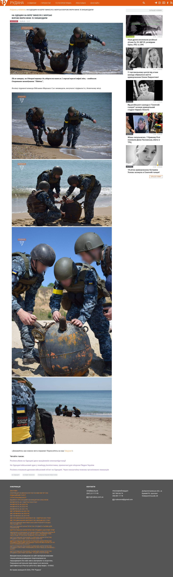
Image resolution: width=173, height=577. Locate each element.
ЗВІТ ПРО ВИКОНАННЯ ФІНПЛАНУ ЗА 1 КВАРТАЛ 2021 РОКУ (30, 518)
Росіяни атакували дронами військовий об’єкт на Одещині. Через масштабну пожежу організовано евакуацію (59, 470)
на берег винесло (28, 475)
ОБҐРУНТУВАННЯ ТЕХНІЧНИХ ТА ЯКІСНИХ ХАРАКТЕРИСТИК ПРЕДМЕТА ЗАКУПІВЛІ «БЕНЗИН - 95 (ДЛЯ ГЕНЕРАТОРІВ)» (31, 552)
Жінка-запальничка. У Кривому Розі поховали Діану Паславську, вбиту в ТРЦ (144, 139)
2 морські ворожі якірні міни (47, 475)
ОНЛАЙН (94, 3)
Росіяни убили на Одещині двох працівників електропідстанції (38, 461)
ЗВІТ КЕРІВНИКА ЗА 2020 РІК (19, 513)
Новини (21, 10)
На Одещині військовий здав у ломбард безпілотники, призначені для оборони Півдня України (52, 465)
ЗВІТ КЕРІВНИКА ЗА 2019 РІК (19, 516)
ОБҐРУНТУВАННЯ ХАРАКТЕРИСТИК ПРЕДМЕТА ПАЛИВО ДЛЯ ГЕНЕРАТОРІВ (31, 527)
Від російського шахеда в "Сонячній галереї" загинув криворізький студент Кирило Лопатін (143, 107)
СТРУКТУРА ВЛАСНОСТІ (18, 497)
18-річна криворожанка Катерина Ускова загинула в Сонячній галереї (143, 171)
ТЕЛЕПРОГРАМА (63, 3)
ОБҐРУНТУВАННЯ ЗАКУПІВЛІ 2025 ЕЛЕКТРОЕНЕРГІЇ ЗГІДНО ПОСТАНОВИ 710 (30, 523)
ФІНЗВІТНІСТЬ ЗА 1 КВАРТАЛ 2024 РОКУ (23, 502)
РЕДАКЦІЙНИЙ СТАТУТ (18, 495)
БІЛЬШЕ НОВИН (156, 176)
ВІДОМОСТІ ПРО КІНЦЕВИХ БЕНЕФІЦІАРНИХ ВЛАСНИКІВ (29, 500)
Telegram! (68, 450)
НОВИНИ (31, 3)
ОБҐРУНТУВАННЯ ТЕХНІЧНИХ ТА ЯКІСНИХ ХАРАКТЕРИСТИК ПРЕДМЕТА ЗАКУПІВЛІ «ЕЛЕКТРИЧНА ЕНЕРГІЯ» (31, 538)
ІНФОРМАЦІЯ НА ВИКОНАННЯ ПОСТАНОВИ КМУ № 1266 (29, 493)
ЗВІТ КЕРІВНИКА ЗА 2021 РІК (19, 511)
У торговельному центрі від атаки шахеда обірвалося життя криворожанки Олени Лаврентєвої (143, 74)
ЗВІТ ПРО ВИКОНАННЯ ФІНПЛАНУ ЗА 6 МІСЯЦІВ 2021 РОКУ (30, 520)
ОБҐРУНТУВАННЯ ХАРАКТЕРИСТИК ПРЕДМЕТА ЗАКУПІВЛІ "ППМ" (32, 530)
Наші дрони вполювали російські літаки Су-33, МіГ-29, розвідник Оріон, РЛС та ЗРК (142, 42)
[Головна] (4, 5)
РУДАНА (17, 3)
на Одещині (15, 475)
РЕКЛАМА (81, 3)
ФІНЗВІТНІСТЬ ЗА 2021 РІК (19, 509)
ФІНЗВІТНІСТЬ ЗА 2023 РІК (19, 504)
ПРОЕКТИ (45, 3)
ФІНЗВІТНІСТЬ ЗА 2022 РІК (19, 506)
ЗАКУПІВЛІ (13, 491)
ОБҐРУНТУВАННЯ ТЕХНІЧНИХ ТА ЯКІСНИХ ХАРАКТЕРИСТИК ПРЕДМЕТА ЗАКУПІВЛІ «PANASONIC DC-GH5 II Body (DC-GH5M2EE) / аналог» (32, 547)
